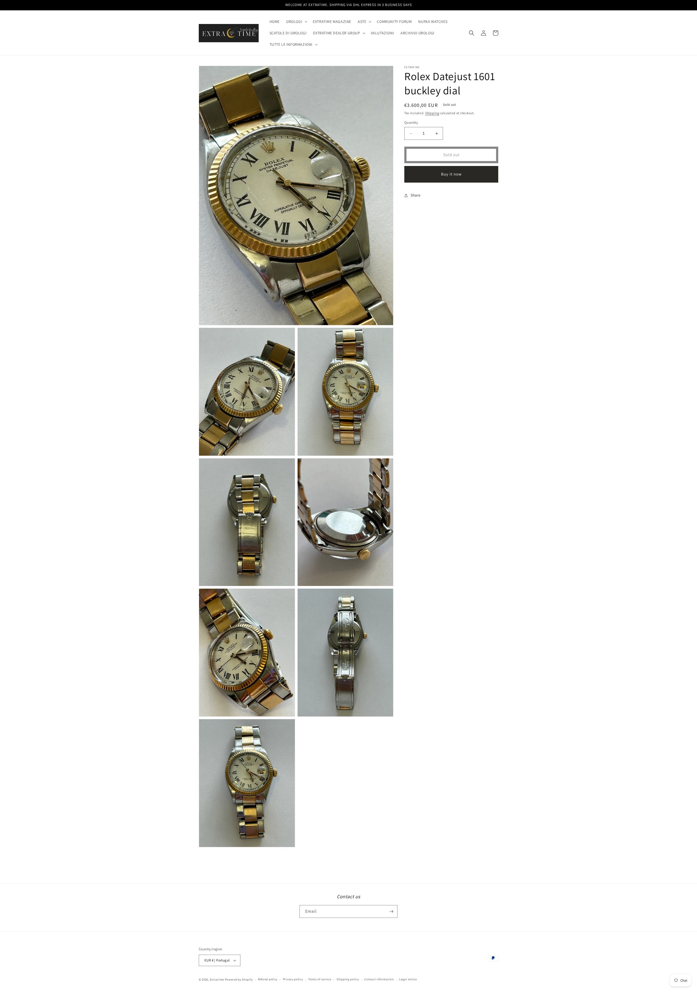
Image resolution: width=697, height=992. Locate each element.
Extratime (217, 979)
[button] (296, 21)
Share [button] (416, 195)
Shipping (432, 113)
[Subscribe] (391, 911)
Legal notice (408, 979)
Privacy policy (293, 979)
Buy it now (451, 174)
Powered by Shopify (239, 979)
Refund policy (267, 979)
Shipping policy (348, 979)
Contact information (379, 979)
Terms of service (319, 979)
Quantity (411, 122)
